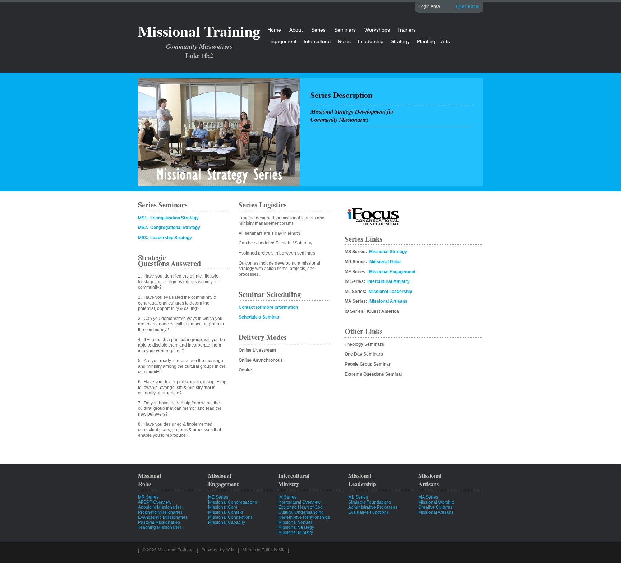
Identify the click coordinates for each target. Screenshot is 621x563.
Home (274, 30)
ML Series (358, 497)
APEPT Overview (154, 502)
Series (318, 30)
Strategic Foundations (369, 502)
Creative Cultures (435, 507)
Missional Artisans (388, 301)
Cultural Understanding (301, 512)
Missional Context (225, 512)
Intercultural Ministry (388, 281)
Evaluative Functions (368, 512)
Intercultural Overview (299, 502)
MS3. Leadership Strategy (165, 237)
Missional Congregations (232, 502)
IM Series (287, 497)
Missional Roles (385, 261)
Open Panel (467, 6)
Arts (445, 41)
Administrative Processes (372, 507)
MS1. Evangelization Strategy (168, 217)
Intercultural (317, 41)
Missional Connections (230, 517)
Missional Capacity (226, 522)
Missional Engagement (392, 271)
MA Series (428, 497)
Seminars (345, 30)
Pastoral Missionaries (159, 522)
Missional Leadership (390, 291)
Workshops (377, 30)
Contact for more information (268, 307)
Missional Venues (295, 522)
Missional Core (223, 507)
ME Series (218, 497)
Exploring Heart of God (300, 507)
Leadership (370, 41)
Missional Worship (436, 502)
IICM (230, 550)
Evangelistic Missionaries (163, 517)
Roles (344, 41)
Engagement (281, 41)
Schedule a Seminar (259, 317)
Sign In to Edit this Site (264, 550)
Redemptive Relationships (304, 517)
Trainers (406, 30)
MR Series (148, 497)
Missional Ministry (295, 532)
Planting (426, 41)
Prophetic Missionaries (160, 512)
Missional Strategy (388, 251)
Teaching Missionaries (160, 527)
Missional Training (199, 31)
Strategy (400, 41)
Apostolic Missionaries (160, 507)
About (296, 30)
